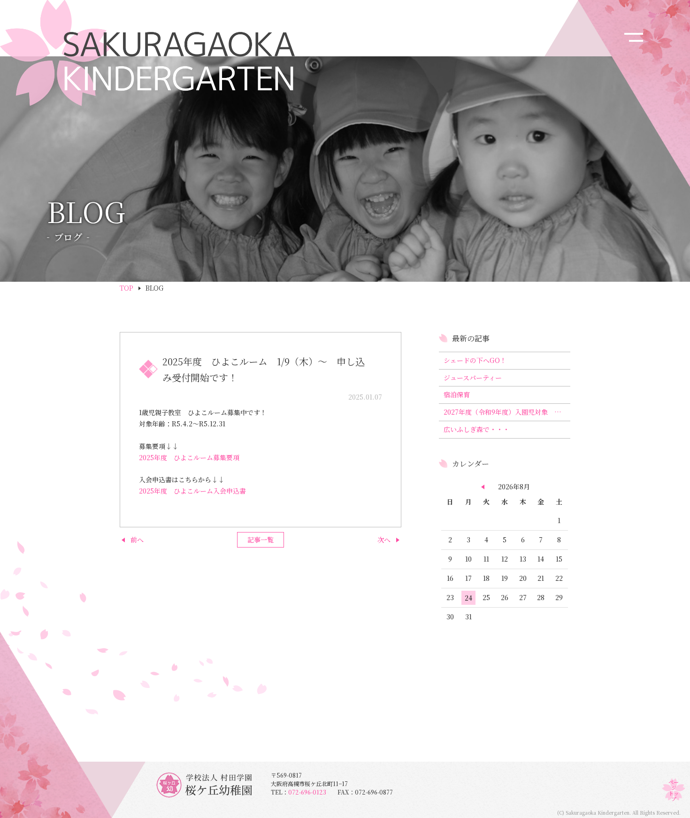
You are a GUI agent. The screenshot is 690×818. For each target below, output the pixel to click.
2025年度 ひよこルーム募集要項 (189, 457)
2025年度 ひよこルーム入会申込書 (192, 490)
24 (468, 597)
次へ (384, 539)
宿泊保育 (457, 394)
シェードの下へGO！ (475, 360)
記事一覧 (260, 539)
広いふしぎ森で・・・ (476, 429)
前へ (137, 539)
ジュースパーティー (473, 377)
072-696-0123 (312, 792)
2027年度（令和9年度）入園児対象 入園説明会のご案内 (507, 412)
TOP (126, 288)
